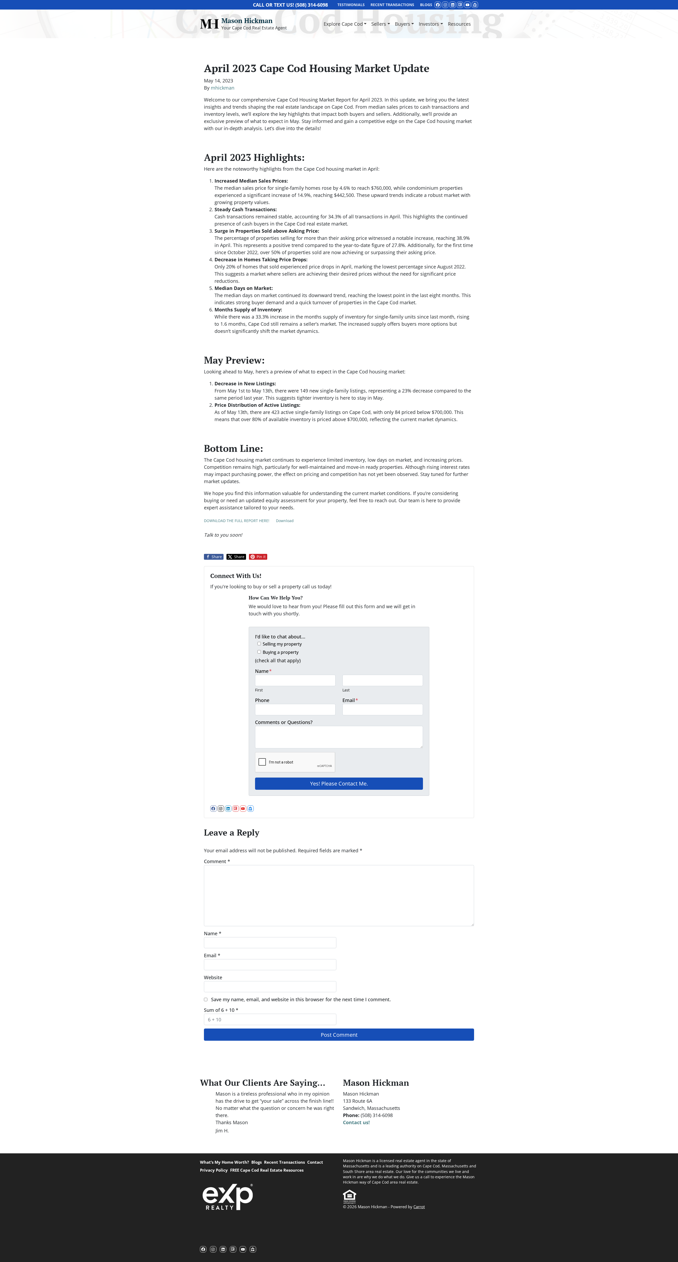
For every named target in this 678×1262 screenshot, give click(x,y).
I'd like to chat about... (280, 636)
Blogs (256, 1162)
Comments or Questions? (284, 722)
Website (213, 977)
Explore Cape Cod (343, 24)
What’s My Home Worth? (224, 1162)
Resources (459, 24)
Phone (262, 700)
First (259, 689)
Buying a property (280, 652)
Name (263, 671)
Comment (217, 861)
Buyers (402, 24)
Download (285, 520)
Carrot (419, 1206)
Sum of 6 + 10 (221, 1010)
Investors (429, 24)
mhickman (222, 88)
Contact (315, 1162)
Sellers (378, 24)
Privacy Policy (214, 1170)
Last (346, 689)
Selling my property (282, 644)
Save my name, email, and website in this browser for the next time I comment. (301, 999)
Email (350, 700)
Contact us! (356, 1122)
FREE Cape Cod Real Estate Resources (267, 1170)
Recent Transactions (284, 1162)
